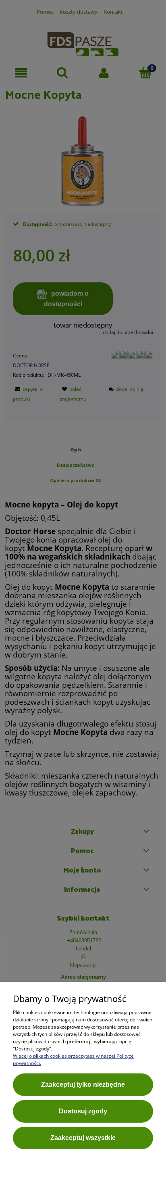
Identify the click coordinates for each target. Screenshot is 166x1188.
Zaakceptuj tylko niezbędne (83, 1084)
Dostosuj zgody (83, 1111)
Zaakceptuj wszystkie (83, 1137)
